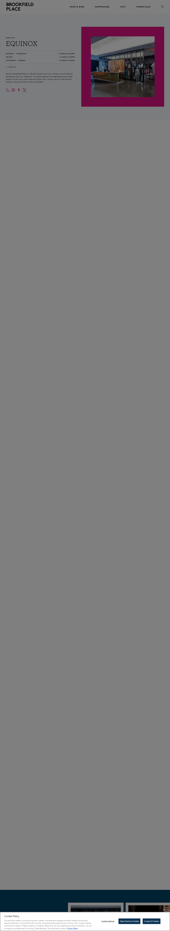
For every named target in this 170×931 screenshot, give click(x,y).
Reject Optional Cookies (129, 921)
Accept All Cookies (151, 921)
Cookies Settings (107, 921)
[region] (85, 921)
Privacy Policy (72, 928)
